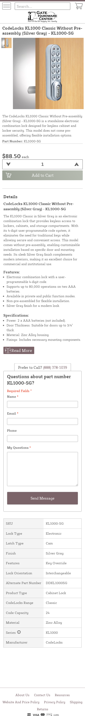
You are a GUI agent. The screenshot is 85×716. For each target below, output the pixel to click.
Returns (42, 709)
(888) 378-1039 (54, 367)
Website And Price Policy (20, 702)
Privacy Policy (54, 702)
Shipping (76, 702)
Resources (62, 695)
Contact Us (42, 695)
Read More (21, 350)
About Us (22, 695)
